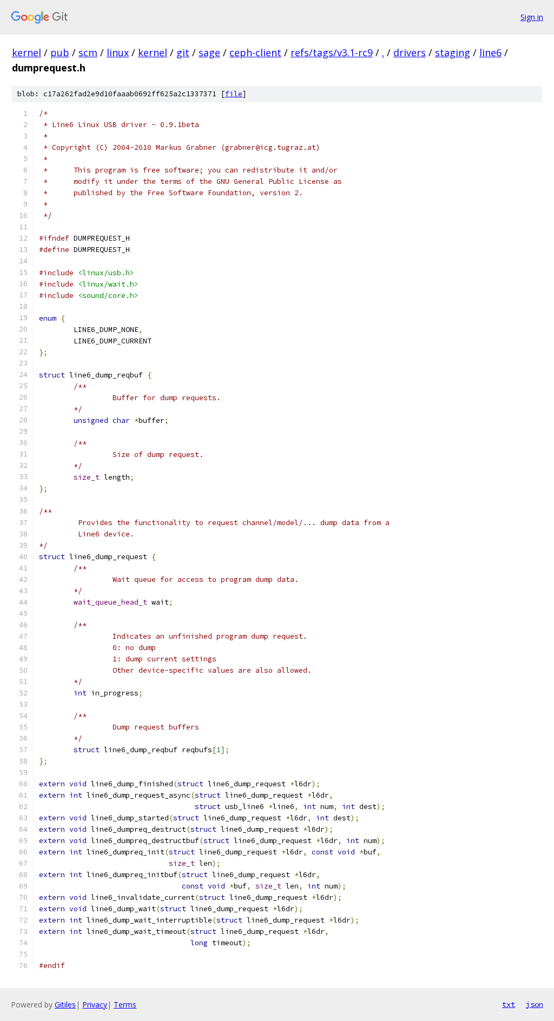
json (534, 1004)
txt (508, 1004)
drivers (409, 52)
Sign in (531, 17)
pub (59, 52)
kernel (26, 52)
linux (118, 52)
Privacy (94, 1004)
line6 (490, 52)
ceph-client (255, 52)
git (182, 52)
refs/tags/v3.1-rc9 (332, 52)
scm (87, 52)
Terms (125, 1004)
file (233, 93)
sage (209, 52)
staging (452, 52)
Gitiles (65, 1004)
